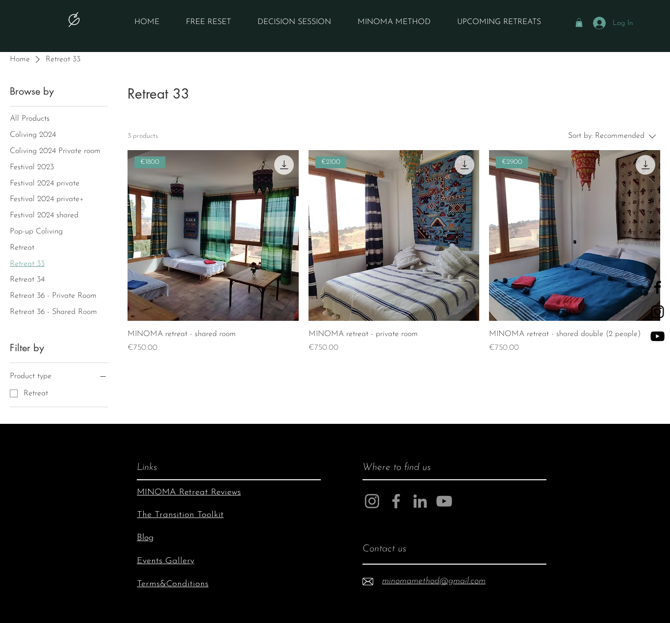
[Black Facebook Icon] (657, 287)
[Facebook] (396, 501)
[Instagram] (372, 501)
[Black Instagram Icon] (657, 311)
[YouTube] (657, 336)
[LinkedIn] (420, 501)
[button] (579, 22)
